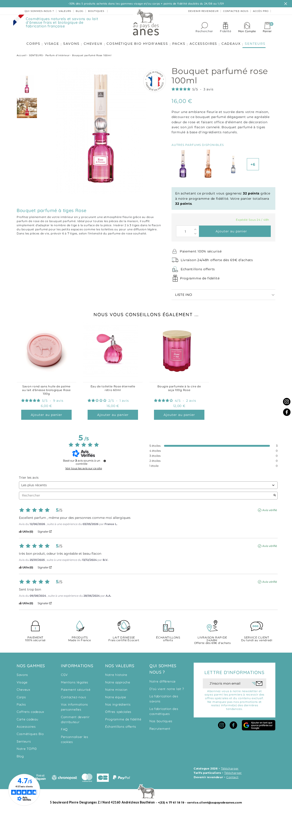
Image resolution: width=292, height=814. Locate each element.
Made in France (79, 639)
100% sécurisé (35, 639)
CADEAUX (231, 44)
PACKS (178, 44)
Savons (22, 675)
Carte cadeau (27, 719)
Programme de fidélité (200, 278)
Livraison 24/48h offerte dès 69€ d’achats (217, 260)
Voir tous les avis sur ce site (83, 468)
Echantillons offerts (198, 269)
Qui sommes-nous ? (39, 11)
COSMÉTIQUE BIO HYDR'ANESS (137, 44)
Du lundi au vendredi (256, 639)
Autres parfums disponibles (198, 145)
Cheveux (23, 690)
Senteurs (24, 741)
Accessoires (26, 727)
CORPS (33, 44)
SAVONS (71, 44)
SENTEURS (255, 44)
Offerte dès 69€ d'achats (212, 640)
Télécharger (230, 768)
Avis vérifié (269, 510)
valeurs (65, 11)
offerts (168, 639)
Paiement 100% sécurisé (201, 251)
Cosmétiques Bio (30, 734)
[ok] (257, 683)
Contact (232, 777)
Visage (22, 682)
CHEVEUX (93, 44)
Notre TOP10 (27, 749)
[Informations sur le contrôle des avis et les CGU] (105, 461)
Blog (20, 756)
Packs (21, 704)
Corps (21, 697)
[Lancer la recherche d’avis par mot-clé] (274, 495)
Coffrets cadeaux (30, 712)
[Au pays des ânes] (146, 22)
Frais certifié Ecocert (123, 639)
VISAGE (51, 44)
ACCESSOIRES (203, 44)
